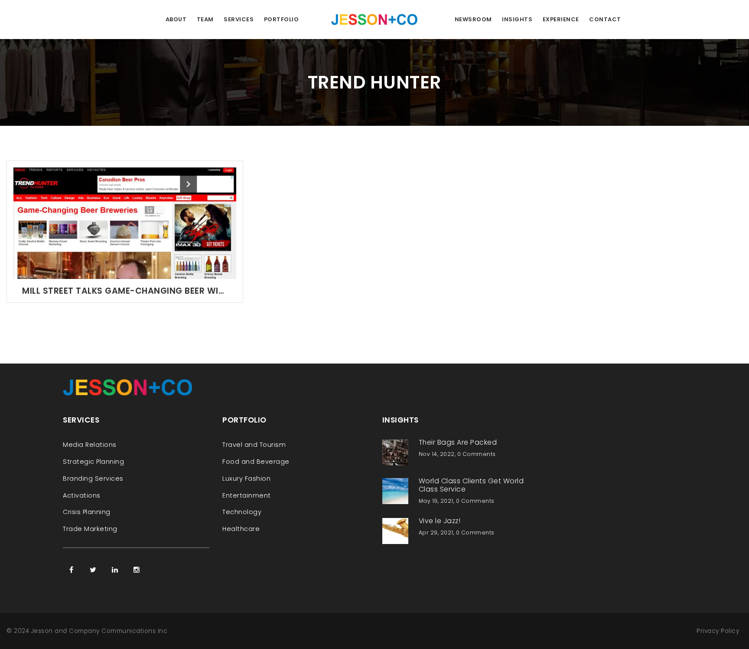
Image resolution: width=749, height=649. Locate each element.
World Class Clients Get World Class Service (471, 485)
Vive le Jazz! (440, 521)
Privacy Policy (718, 631)
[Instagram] (136, 569)
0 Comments (476, 454)
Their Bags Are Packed (458, 442)
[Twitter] (93, 569)
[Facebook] (71, 569)
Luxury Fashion (246, 478)
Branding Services (93, 478)
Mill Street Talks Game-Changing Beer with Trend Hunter (125, 291)
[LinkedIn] (115, 569)
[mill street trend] (124, 223)
